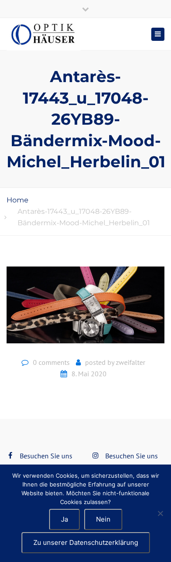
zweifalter (130, 362)
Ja (64, 519)
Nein (103, 519)
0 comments (51, 362)
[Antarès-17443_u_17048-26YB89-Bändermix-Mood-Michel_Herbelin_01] (85, 308)
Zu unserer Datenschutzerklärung (85, 542)
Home (17, 200)
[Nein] (160, 513)
